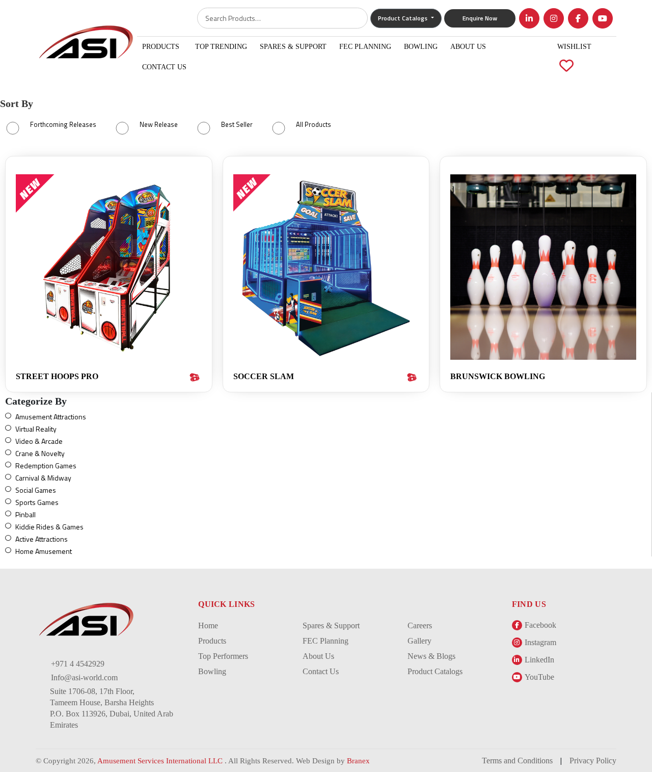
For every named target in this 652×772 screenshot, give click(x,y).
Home (208, 625)
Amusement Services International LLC (161, 761)
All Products (313, 124)
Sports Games (37, 502)
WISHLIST (574, 56)
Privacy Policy (592, 760)
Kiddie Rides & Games (49, 526)
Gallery (419, 640)
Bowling (421, 46)
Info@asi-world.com (84, 677)
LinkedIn (539, 659)
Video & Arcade (39, 441)
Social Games (35, 490)
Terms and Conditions (517, 760)
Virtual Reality (36, 428)
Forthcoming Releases (63, 124)
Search (352, 18)
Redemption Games (45, 465)
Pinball (25, 514)
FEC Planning (365, 46)
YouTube (539, 677)
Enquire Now (480, 18)
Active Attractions (41, 539)
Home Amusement (43, 551)
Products (160, 46)
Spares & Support (293, 46)
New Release (159, 124)
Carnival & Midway (43, 477)
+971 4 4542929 (77, 663)
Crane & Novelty (40, 453)
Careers (420, 625)
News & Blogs (431, 656)
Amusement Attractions (50, 416)
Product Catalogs (435, 671)
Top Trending (221, 46)
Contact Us (164, 67)
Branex (358, 761)
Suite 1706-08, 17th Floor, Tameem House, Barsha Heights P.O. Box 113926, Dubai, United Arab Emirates (111, 708)
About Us (468, 46)
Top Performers (223, 656)
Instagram (540, 642)
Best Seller (237, 124)
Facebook (540, 625)
